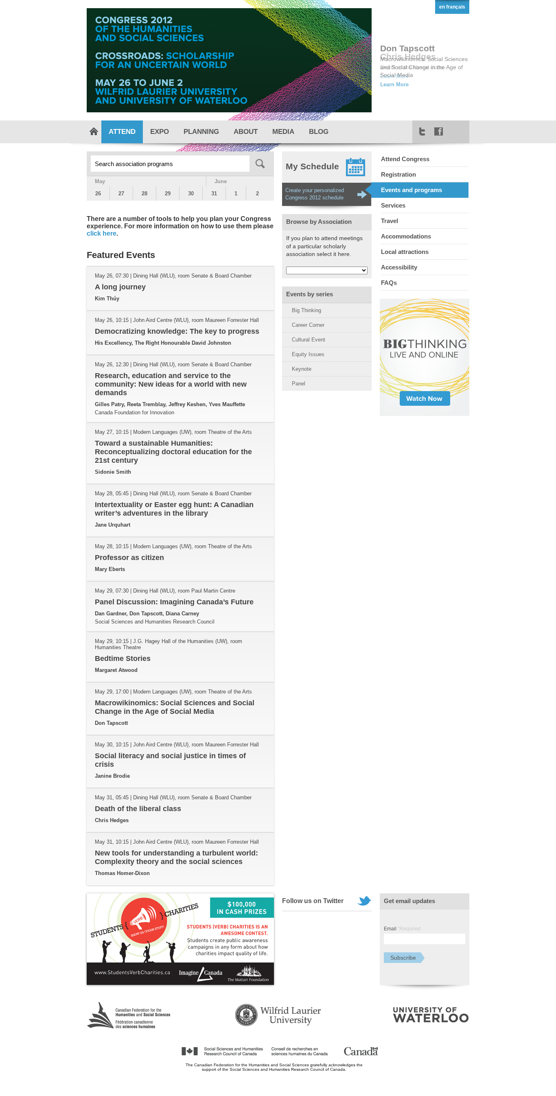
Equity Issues (308, 354)
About (246, 132)
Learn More (394, 84)
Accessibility (399, 267)
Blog (318, 132)
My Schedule (312, 166)
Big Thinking (306, 310)
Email (402, 929)
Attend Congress (405, 158)
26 (98, 193)
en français (452, 7)
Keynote (301, 369)
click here (101, 233)
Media (283, 132)
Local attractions (405, 251)
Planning (201, 132)
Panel (298, 384)
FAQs (389, 282)
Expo (159, 132)
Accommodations (406, 236)
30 (191, 193)
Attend (122, 132)
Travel (389, 220)
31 (214, 193)
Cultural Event (308, 340)
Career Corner (308, 325)
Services (393, 205)
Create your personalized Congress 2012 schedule (314, 194)
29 (168, 193)
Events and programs (411, 189)
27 (121, 193)
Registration (398, 174)
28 (144, 193)
